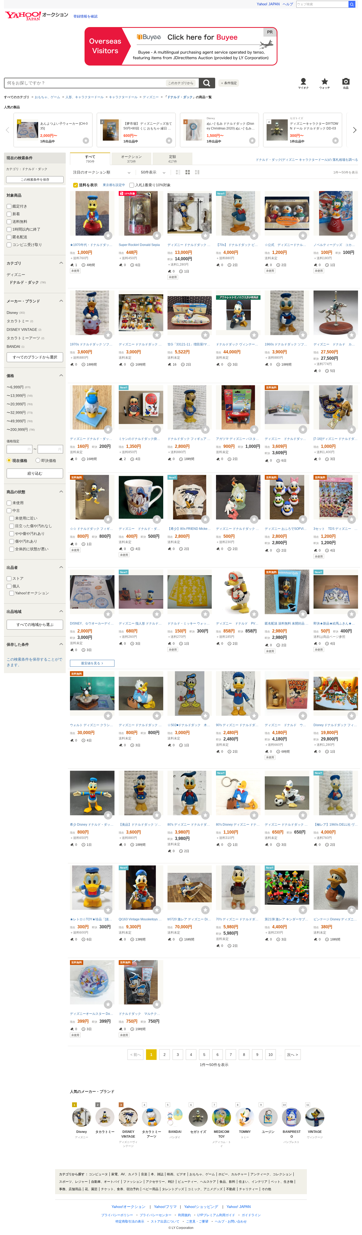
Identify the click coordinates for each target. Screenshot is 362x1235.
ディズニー (151, 97)
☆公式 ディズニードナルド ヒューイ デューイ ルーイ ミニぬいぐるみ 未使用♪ (287, 245)
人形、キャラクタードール (84, 97)
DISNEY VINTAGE (24, 329)
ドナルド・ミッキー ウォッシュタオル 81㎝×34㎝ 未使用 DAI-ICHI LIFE (189, 623)
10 (270, 1054)
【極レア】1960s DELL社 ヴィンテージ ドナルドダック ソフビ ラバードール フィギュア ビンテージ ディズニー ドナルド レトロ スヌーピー (336, 824)
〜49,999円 (20, 421)
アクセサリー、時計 (160, 1182)
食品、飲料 (227, 1182)
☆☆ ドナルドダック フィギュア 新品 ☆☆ (92, 529)
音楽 (144, 1174)
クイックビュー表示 (197, 172)
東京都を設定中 (114, 185)
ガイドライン (251, 1215)
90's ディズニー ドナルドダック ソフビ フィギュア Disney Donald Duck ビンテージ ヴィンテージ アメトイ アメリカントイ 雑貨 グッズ (238, 725)
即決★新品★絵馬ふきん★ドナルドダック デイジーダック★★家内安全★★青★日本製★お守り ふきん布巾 (336, 623)
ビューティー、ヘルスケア (197, 1182)
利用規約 (184, 1215)
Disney (16, 312)
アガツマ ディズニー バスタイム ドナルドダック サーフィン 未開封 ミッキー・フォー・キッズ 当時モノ (238, 439)
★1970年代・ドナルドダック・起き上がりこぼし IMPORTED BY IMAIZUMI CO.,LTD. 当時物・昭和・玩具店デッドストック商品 (92, 245)
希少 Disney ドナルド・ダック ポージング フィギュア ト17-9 (92, 824)
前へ (8, 130)
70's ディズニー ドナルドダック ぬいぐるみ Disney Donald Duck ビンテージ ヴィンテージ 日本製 (238, 919)
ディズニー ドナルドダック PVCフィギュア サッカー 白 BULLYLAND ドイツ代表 (287, 824)
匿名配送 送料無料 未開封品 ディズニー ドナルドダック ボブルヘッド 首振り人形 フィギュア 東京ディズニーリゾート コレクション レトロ (287, 623)
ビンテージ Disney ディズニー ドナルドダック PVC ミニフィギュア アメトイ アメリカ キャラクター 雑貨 (336, 919)
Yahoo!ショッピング (201, 1206)
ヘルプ (288, 4)
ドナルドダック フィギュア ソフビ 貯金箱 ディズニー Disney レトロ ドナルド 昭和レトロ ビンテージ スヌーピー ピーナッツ (189, 439)
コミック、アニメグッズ (205, 1189)
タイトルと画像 (178, 172)
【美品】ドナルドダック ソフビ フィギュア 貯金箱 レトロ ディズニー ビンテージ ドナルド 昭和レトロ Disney (141, 824)
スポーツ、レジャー (73, 1182)
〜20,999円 (20, 404)
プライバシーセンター (155, 1215)
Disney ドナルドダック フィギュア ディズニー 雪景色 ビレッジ (336, 725)
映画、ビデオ (176, 1174)
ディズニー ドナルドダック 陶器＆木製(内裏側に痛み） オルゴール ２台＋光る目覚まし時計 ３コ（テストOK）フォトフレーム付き (287, 439)
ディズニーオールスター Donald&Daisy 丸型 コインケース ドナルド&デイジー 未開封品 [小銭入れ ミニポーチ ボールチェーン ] (92, 1014)
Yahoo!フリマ (165, 1206)
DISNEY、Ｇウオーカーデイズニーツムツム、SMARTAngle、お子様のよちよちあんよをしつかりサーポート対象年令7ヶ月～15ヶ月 (92, 623)
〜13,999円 (20, 395)
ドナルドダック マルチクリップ (141, 1014)
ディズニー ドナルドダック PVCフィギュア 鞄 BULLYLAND (141, 725)
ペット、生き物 (282, 1182)
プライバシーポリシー (117, 1215)
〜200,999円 (21, 429)
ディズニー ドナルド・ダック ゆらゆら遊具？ (92, 439)
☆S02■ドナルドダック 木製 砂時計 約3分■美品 (189, 725)
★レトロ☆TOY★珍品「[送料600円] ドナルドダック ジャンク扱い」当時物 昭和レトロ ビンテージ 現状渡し (92, 919)
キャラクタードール (123, 97)
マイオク (303, 87)
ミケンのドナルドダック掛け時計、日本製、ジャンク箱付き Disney (141, 439)
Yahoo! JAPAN (268, 4)
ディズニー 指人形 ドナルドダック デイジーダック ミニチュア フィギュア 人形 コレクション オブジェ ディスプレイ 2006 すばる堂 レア (141, 623)
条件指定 (228, 83)
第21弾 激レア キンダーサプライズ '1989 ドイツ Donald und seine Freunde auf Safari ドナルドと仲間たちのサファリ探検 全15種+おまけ (287, 919)
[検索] (351, 4)
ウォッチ (324, 87)
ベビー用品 (150, 1189)
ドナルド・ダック (180, 97)
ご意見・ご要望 (197, 1221)
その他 (266, 1189)
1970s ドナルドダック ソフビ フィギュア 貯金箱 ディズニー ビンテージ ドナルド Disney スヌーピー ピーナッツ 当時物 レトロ (92, 344)
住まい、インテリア (253, 1182)
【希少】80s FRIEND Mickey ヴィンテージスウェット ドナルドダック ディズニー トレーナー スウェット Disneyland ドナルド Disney (189, 529)
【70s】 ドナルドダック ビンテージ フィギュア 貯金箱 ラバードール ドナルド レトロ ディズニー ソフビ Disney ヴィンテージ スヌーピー (238, 245)
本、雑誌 (157, 1174)
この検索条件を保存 (35, 179)
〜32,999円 (20, 412)
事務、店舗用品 (70, 1189)
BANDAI (15, 346)
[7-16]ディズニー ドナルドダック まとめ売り (336, 439)
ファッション (132, 1182)
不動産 (231, 1189)
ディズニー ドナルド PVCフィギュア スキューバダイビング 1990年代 (238, 623)
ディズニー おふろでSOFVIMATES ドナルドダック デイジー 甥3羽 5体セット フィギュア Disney (287, 529)
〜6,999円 (18, 387)
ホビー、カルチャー (232, 1174)
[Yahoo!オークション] (37, 13)
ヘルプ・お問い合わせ (231, 1221)
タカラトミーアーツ (25, 338)
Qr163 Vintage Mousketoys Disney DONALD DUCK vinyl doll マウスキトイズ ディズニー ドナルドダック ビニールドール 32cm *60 (141, 919)
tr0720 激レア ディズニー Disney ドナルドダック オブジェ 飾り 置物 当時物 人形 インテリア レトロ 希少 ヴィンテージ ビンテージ (189, 919)
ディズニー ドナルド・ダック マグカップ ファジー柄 (141, 529)
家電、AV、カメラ (124, 1174)
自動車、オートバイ (105, 1182)
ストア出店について (165, 1221)
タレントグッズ (173, 1189)
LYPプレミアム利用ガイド (216, 1215)
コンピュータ (98, 1174)
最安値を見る (90, 663)
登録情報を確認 (85, 16)
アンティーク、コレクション (271, 1174)
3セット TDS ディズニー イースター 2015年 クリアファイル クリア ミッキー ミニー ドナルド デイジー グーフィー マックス (336, 529)
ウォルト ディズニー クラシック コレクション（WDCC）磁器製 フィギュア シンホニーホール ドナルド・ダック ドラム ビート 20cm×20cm (92, 725)
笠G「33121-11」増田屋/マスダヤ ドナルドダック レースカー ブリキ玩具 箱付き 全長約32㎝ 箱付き (189, 344)
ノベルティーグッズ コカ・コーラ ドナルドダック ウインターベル (336, 245)
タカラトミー (20, 321)
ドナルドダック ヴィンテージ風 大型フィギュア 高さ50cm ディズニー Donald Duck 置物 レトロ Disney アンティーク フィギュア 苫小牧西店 (238, 344)
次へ (353, 130)
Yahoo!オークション (128, 1206)
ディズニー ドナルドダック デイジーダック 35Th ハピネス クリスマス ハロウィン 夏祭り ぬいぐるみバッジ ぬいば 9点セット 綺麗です (141, 344)
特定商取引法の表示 (130, 1221)
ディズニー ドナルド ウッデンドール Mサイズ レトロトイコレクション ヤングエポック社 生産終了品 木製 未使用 (287, 725)
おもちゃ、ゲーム (47, 97)
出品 (345, 87)
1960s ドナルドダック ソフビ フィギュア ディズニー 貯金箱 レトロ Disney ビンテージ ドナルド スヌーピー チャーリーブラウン (287, 344)
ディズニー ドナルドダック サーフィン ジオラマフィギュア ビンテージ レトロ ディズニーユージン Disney (238, 529)
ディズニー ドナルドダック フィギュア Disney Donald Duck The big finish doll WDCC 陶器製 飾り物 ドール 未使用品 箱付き (189, 245)
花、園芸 (91, 1189)
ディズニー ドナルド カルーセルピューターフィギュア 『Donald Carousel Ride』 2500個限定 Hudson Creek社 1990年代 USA (336, 344)
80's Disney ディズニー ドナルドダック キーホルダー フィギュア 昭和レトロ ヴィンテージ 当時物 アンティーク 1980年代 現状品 (238, 824)
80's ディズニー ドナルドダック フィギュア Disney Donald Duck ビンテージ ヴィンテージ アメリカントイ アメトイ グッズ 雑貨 (189, 824)
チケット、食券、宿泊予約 (120, 1189)
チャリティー (248, 1189)
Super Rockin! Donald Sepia (139, 245)
